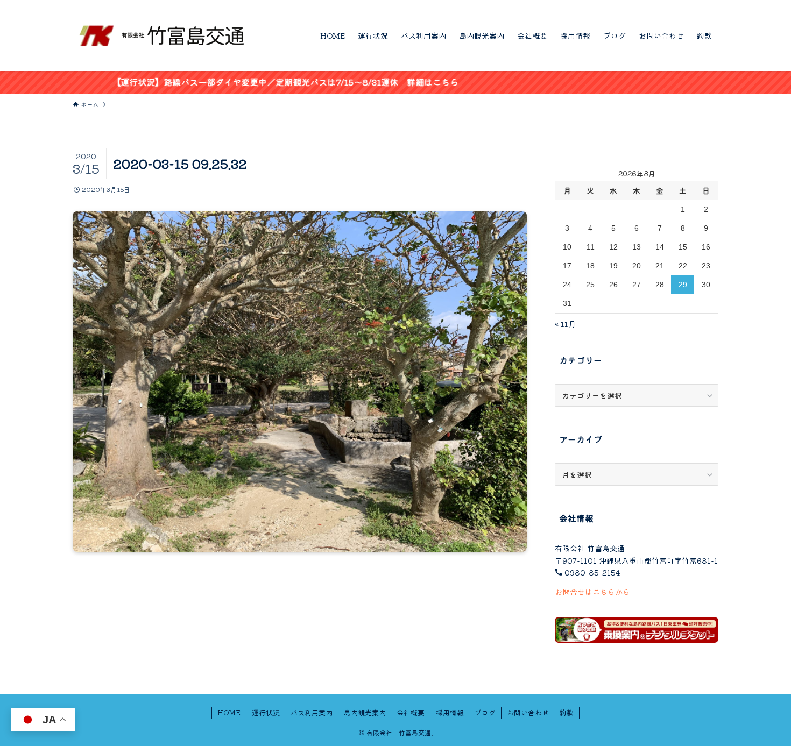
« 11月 (565, 323)
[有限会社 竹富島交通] (162, 35)
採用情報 (450, 712)
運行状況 (266, 712)
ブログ (485, 712)
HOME (229, 712)
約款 (567, 712)
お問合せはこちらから (592, 591)
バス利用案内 (312, 712)
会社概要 (411, 712)
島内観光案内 (365, 712)
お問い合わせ (528, 712)
